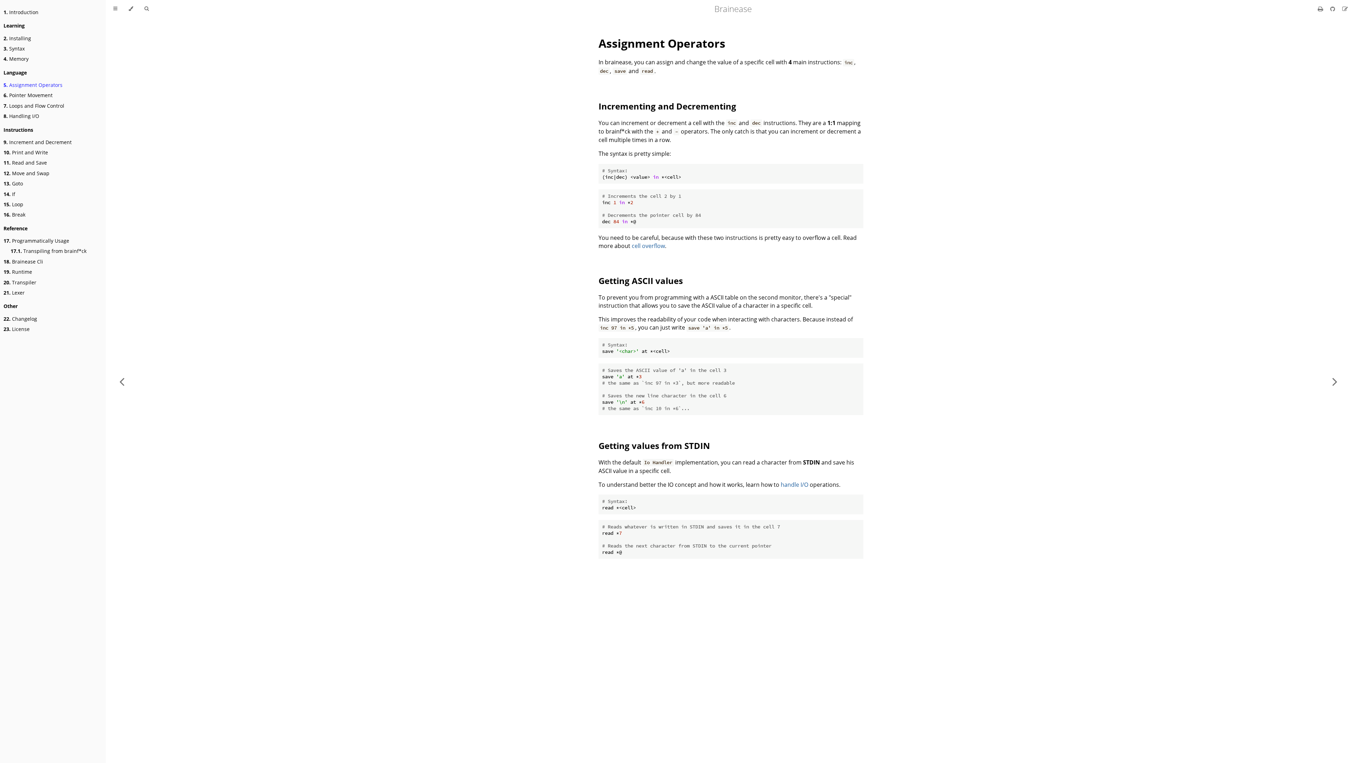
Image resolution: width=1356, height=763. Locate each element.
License (17, 329)
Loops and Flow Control (34, 105)
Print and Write (26, 152)
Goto (13, 183)
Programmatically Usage (36, 240)
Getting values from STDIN (654, 445)
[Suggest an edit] (1345, 9)
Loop (13, 204)
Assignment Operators (33, 85)
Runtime (18, 271)
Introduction (21, 12)
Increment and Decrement (38, 142)
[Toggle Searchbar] (146, 9)
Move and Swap (26, 173)
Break (14, 214)
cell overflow (648, 246)
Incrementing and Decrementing (667, 106)
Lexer (14, 292)
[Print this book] (1321, 9)
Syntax (14, 48)
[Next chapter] (1335, 381)
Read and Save (25, 162)
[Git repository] (1333, 9)
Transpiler (20, 282)
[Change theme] (131, 9)
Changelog (20, 318)
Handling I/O (21, 116)
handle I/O (794, 485)
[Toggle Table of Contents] (115, 9)
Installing (17, 38)
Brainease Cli (23, 261)
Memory (16, 58)
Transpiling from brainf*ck (49, 251)
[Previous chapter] (122, 381)
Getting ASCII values (641, 280)
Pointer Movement (28, 95)
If (9, 194)
